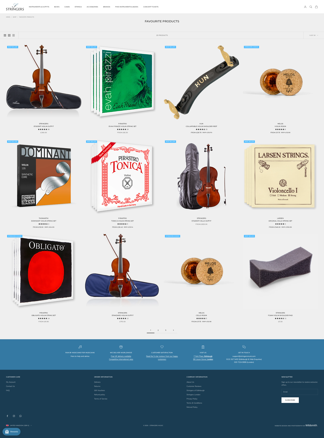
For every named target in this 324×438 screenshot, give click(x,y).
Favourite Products (26, 17)
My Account (10, 382)
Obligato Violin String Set (44, 315)
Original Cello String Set (280, 221)
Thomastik (43, 218)
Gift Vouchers (99, 390)
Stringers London (193, 394)
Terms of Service (100, 399)
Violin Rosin (280, 126)
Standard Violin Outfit (122, 315)
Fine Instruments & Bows (126, 7)
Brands (106, 7)
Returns (97, 386)
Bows (56, 7)
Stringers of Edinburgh (196, 390)
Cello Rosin (201, 315)
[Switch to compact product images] (13, 35)
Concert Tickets (150, 7)
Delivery (97, 382)
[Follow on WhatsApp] (20, 416)
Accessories (92, 7)
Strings (78, 7)
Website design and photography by (296, 426)
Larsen (280, 218)
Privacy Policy (192, 399)
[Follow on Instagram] (14, 416)
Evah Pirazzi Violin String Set (122, 126)
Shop (15, 17)
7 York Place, (203, 356)
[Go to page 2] (173, 330)
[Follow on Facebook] (7, 416)
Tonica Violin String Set (122, 221)
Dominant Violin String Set (43, 221)
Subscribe (290, 400)
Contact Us (10, 386)
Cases (67, 7)
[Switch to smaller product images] (9, 35)
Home (8, 17)
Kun (201, 124)
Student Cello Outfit (201, 221)
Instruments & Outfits (39, 7)
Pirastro (122, 124)
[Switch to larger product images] (5, 35)
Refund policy (99, 394)
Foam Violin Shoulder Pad (280, 315)
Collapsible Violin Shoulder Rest (201, 126)
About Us (190, 382)
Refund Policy (192, 407)
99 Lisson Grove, (203, 359)
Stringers (43, 124)
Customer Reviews (194, 386)
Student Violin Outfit (44, 126)
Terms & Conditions (194, 403)
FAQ (8, 390)
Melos (280, 124)
